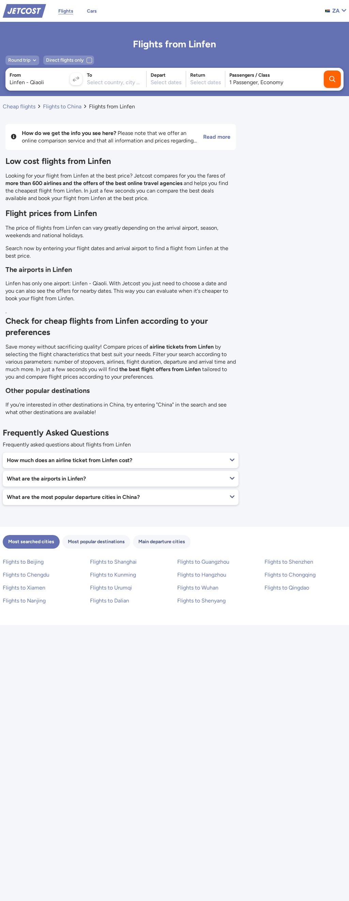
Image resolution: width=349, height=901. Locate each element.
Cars (92, 11)
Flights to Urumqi (111, 587)
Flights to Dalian (109, 600)
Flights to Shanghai (113, 562)
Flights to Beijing (23, 562)
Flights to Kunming (113, 574)
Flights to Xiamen (24, 587)
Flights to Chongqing (290, 574)
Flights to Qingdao (286, 587)
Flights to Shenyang (201, 600)
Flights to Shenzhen (288, 562)
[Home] (24, 10)
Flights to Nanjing (24, 600)
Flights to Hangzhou (201, 574)
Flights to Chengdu (26, 574)
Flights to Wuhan (197, 587)
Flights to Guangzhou (203, 562)
